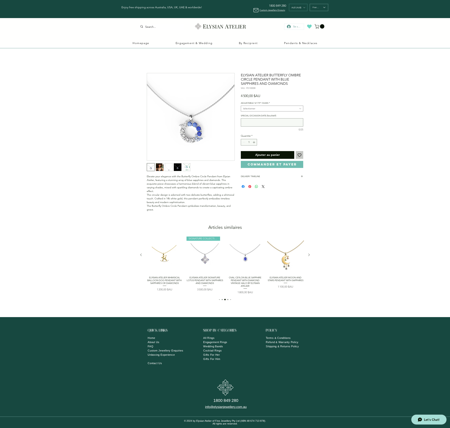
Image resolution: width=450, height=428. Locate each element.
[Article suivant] (309, 259)
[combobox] (272, 109)
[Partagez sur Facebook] (243, 187)
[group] (225, 270)
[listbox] (298, 7)
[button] (298, 7)
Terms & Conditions (278, 342)
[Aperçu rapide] (164, 259)
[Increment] (254, 143)
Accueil (151, 61)
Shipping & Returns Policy (282, 350)
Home (151, 342)
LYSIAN (215, 26)
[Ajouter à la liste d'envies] (299, 156)
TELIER (237, 26)
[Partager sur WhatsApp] (256, 187)
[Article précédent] (141, 259)
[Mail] (256, 10)
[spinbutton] (249, 143)
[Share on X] (263, 187)
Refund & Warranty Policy (282, 346)
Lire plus (151, 217)
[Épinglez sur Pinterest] (250, 187)
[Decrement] (243, 143)
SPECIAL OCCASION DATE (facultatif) (258, 116)
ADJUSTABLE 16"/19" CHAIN (255, 103)
